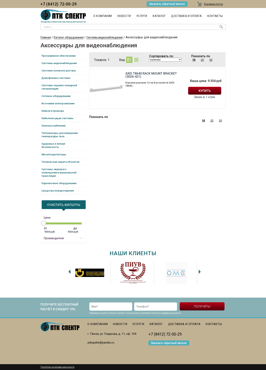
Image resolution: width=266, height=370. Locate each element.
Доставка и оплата (186, 16)
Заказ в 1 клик (204, 97)
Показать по (200, 56)
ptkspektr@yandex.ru (101, 342)
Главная (46, 37)
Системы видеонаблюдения (104, 37)
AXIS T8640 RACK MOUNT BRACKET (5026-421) (151, 75)
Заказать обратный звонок (167, 3)
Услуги (141, 16)
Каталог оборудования (69, 37)
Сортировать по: (161, 56)
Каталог (159, 16)
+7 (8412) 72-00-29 (59, 4)
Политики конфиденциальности (166, 313)
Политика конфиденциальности (57, 367)
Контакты (215, 16)
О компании (102, 16)
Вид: (122, 60)
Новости (124, 16)
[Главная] (63, 16)
